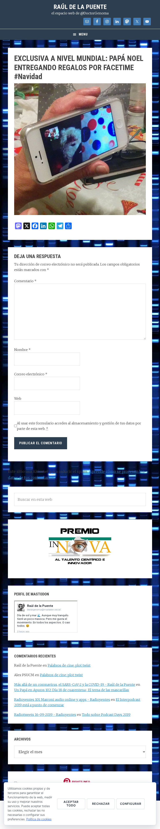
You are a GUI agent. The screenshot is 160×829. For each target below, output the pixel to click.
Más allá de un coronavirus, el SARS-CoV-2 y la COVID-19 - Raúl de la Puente (74, 684)
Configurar (130, 803)
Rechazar (101, 803)
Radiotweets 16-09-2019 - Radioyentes (45, 715)
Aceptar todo (71, 803)
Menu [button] (83, 34)
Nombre (22, 350)
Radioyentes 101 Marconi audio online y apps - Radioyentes (62, 699)
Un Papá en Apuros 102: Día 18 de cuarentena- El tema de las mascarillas (71, 690)
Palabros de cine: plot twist (69, 665)
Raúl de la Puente (80, 6)
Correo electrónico (30, 374)
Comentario (25, 281)
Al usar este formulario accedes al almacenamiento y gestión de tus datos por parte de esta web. (79, 426)
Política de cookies (38, 819)
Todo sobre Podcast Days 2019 (106, 715)
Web (17, 398)
